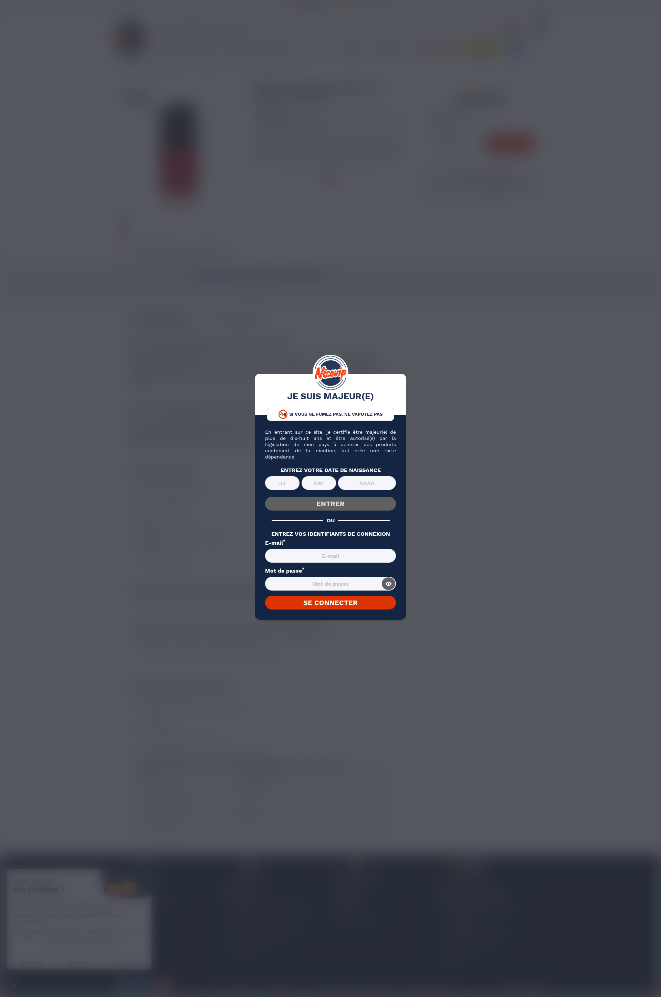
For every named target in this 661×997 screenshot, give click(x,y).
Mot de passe (284, 571)
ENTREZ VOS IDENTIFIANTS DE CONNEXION (330, 534)
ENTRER (330, 504)
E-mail (275, 543)
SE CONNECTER (330, 602)
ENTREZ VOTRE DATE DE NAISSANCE (331, 470)
